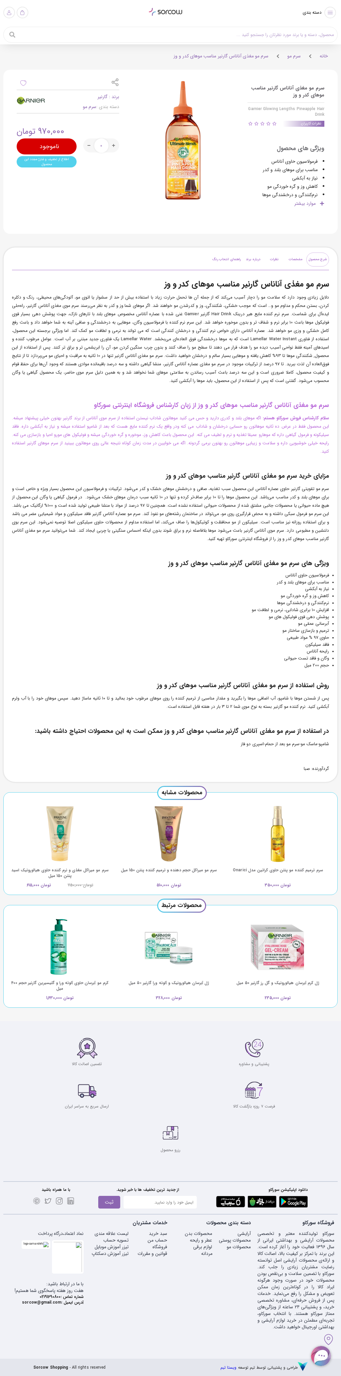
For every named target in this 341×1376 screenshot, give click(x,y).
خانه (324, 56)
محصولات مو (239, 1247)
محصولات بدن (198, 1233)
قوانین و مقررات (152, 1253)
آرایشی (244, 1233)
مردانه (206, 1253)
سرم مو (294, 56)
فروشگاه (160, 1247)
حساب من (157, 1240)
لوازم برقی (202, 1247)
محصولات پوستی (235, 1240)
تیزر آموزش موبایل (112, 1247)
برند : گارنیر (108, 96)
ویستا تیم (228, 1367)
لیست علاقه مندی (112, 1233)
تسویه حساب (116, 1240)
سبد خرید (158, 1233)
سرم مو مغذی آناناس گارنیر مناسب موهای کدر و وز (220, 56)
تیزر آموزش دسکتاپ (110, 1253)
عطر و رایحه (201, 1240)
